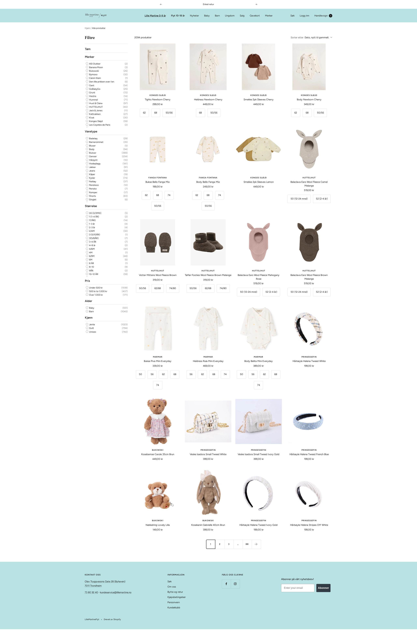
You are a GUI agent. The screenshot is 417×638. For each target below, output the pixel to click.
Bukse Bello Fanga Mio (157, 181)
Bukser (92, 152)
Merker (269, 15)
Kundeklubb (173, 607)
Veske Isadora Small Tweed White (208, 454)
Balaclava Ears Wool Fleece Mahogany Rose (258, 277)
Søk (292, 15)
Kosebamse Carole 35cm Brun (157, 454)
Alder (88, 301)
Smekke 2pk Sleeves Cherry (258, 99)
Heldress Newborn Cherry (208, 99)
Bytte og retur (175, 591)
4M (91, 252)
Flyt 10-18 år (178, 15)
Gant (91, 85)
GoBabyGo (94, 89)
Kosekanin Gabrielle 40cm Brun (208, 524)
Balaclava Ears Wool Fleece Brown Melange (309, 277)
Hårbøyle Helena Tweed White (309, 361)
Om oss (171, 586)
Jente (92, 324)
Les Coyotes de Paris (99, 125)
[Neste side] (256, 544)
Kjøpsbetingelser (176, 597)
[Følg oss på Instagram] (235, 583)
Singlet (92, 199)
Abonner (323, 588)
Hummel (93, 99)
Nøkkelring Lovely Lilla (158, 524)
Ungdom (230, 15)
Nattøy (92, 181)
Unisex (92, 331)
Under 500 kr (96, 287)
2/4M (92, 231)
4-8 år (92, 245)
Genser (93, 156)
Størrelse (91, 206)
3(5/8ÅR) (94, 238)
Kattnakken (95, 114)
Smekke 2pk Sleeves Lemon (259, 181)
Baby (207, 15)
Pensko (93, 188)
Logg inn (304, 15)
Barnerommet (96, 142)
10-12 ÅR (93, 274)
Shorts (92, 196)
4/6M (92, 249)
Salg (242, 15)
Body (91, 149)
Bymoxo (93, 74)
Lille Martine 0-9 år (155, 15)
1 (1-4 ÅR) (94, 216)
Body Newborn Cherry (309, 99)
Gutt (91, 328)
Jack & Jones (95, 110)
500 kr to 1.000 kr (98, 291)
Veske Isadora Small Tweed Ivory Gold (258, 454)
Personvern (173, 602)
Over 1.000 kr (96, 295)
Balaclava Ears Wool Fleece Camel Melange (309, 183)
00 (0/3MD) (95, 213)
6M (90, 259)
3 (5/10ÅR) (94, 234)
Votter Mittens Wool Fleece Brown (157, 275)
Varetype (91, 131)
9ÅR (91, 270)
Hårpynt (93, 160)
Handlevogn (322, 15)
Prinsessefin (309, 357)
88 (247, 544)
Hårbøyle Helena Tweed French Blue (309, 454)
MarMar (157, 357)
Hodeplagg (94, 163)
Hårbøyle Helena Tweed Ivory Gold (258, 524)
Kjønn (89, 317)
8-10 (91, 267)
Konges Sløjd (96, 121)
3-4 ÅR (92, 241)
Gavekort (255, 15)
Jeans (92, 170)
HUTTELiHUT (96, 107)
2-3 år (92, 227)
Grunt (92, 92)
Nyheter (194, 15)
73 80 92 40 (91, 592)
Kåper (92, 174)
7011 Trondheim (93, 585)
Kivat (91, 117)
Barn (217, 15)
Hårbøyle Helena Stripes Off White (309, 524)
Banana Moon (96, 67)
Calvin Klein (95, 78)
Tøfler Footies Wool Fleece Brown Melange (208, 275)
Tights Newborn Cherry (157, 99)
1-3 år (92, 223)
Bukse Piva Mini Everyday (157, 361)
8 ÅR (91, 263)
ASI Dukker (95, 63)
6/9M (91, 256)
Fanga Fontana (157, 178)
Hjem (87, 28)
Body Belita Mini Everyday (258, 361)
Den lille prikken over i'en (101, 81)
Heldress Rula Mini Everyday (208, 361)
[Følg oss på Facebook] (226, 583)
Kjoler (92, 178)
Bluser (92, 145)
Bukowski (94, 71)
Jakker (92, 167)
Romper (93, 192)
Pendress (94, 185)
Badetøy (93, 138)
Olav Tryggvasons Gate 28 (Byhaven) (105, 581)
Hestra (92, 96)
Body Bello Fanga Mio (208, 181)
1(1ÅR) (92, 220)
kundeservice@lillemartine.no (115, 592)
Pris (87, 281)
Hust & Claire (95, 103)
